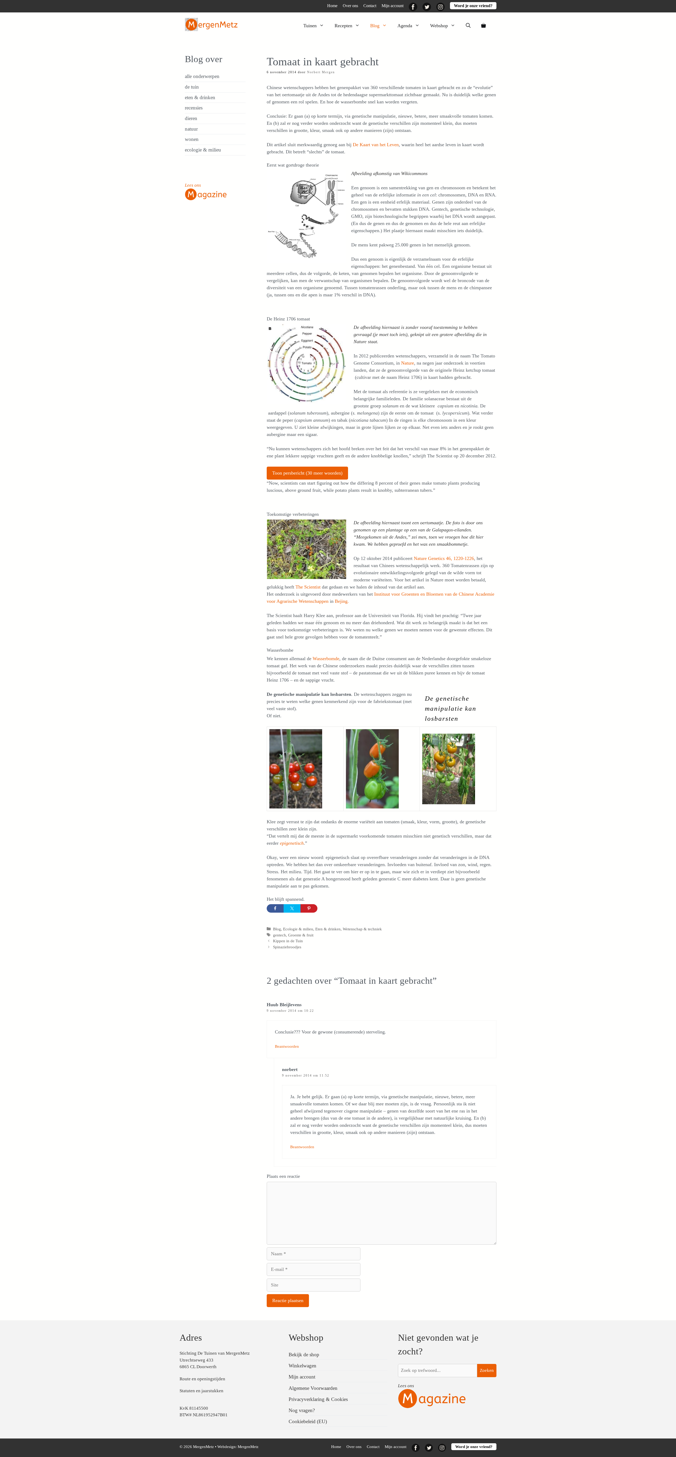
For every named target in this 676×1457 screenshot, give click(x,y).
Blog (374, 25)
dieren (191, 118)
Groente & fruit (300, 935)
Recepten (343, 25)
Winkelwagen (302, 1365)
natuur (191, 129)
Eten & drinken (328, 929)
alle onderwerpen (202, 76)
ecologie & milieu (203, 150)
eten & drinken (200, 97)
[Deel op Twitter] (292, 908)
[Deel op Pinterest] (309, 908)
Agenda (404, 25)
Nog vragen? (302, 1410)
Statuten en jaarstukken (201, 1390)
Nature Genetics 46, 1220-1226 (444, 558)
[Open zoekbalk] (468, 25)
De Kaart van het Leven (376, 144)
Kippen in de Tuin (288, 941)
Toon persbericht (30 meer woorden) (307, 473)
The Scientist (308, 587)
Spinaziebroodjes (287, 947)
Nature (407, 363)
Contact (369, 5)
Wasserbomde (326, 658)
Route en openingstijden (202, 1378)
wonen (192, 139)
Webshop (439, 25)
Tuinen (310, 25)
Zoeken (487, 1370)
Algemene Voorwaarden (313, 1388)
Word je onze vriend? (473, 5)
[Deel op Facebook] (275, 908)
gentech (279, 935)
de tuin (192, 87)
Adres (191, 1337)
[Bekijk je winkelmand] (483, 25)
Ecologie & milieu (298, 929)
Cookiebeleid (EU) (308, 1421)
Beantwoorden (287, 1046)
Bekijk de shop (304, 1354)
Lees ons (193, 185)
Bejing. (341, 601)
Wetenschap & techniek (362, 929)
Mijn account (392, 5)
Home (332, 5)
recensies (194, 108)
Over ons (350, 5)
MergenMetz (248, 1447)
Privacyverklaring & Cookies (318, 1399)
